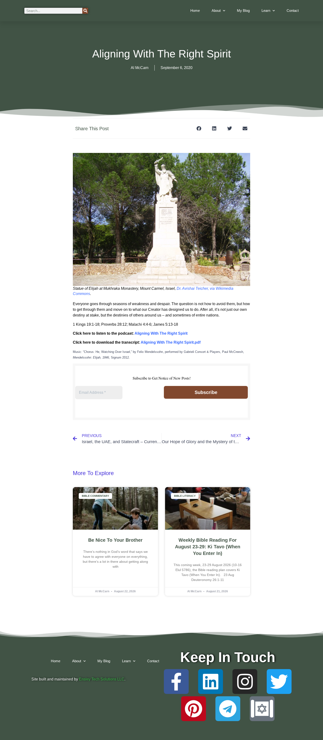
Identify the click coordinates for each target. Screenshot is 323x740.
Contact (293, 11)
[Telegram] (227, 708)
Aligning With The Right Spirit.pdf (171, 342)
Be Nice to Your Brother (115, 540)
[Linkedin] (210, 681)
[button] (198, 128)
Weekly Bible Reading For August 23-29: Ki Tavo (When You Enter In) (207, 546)
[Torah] (262, 708)
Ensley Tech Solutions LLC (101, 679)
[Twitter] (279, 681)
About (216, 11)
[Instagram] (244, 681)
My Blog (243, 11)
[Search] (85, 11)
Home (195, 11)
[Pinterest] (193, 708)
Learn (266, 11)
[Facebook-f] (176, 681)
